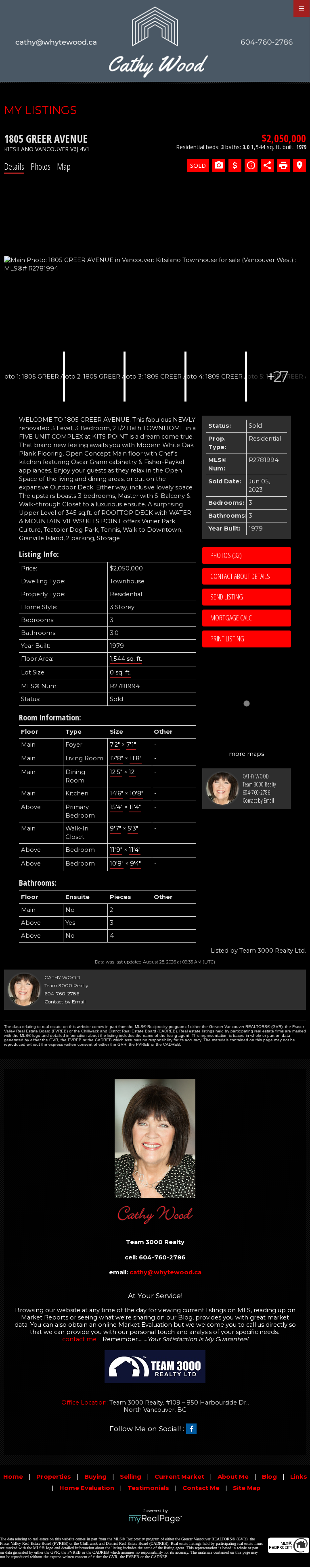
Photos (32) (226, 555)
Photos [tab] (40, 166)
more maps (246, 753)
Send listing (226, 596)
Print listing (227, 638)
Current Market (179, 1476)
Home (13, 1476)
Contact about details (240, 576)
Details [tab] (14, 166)
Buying (95, 1476)
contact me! (80, 1339)
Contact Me (201, 1488)
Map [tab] (64, 166)
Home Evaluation (86, 1488)
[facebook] (193, 1429)
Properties (53, 1476)
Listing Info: (39, 554)
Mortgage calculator (250, 618)
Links (298, 1476)
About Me (233, 1476)
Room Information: (50, 717)
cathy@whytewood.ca (165, 1272)
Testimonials (148, 1488)
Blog (269, 1476)
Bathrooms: (38, 882)
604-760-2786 (256, 792)
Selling (130, 1476)
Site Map (246, 1488)
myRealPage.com (155, 1519)
